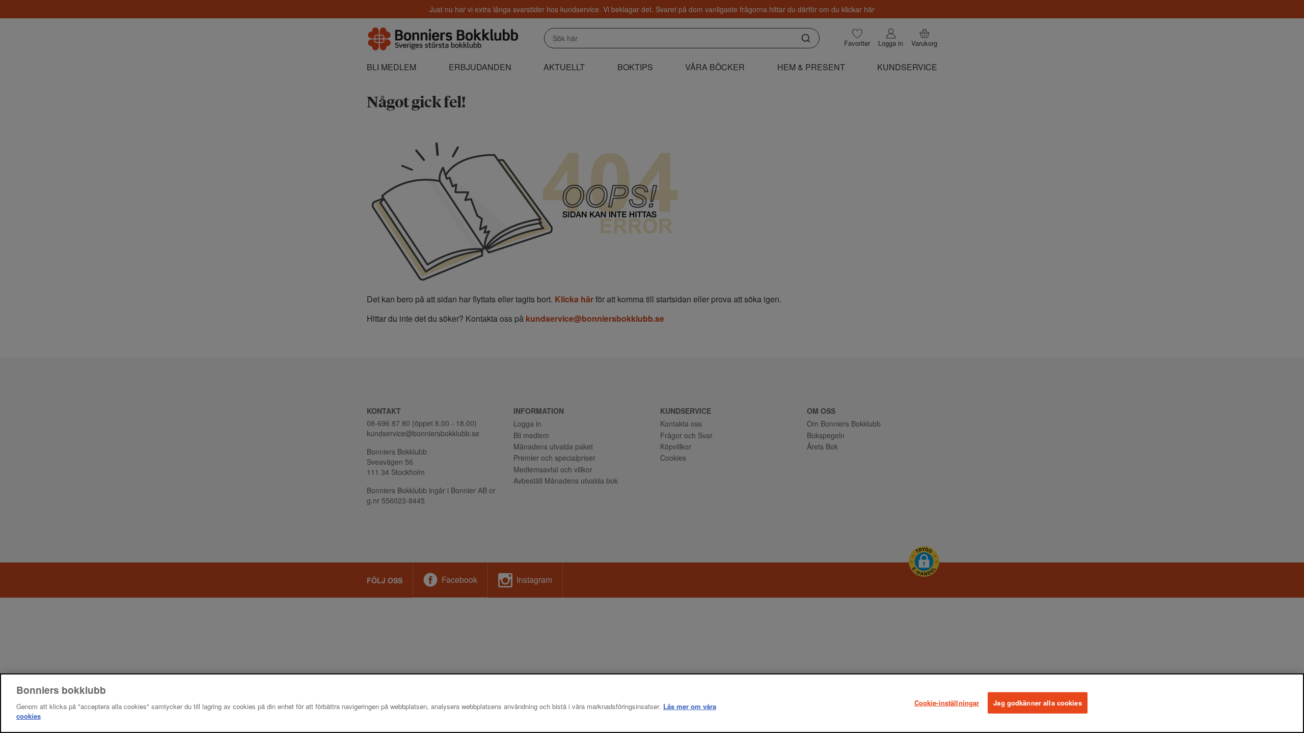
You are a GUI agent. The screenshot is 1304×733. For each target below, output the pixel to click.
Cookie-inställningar (947, 702)
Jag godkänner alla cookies (1037, 702)
